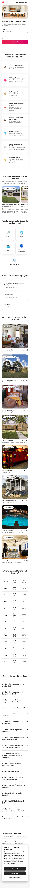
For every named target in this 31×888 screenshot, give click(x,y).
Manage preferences (15, 877)
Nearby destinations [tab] (7, 836)
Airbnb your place (21, 3)
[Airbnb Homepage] (3, 2)
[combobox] (14, 31)
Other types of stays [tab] (21, 836)
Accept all (15, 869)
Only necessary (15, 873)
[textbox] (8, 37)
